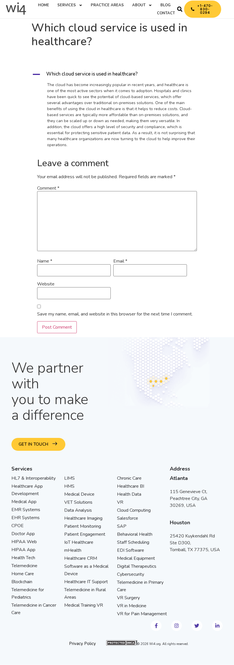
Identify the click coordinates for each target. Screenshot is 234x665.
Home (43, 5)
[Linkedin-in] (217, 625)
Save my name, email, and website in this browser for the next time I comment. (115, 314)
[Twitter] (196, 625)
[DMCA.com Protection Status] (121, 644)
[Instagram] (176, 625)
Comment (48, 188)
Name (44, 261)
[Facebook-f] (156, 625)
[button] (180, 9)
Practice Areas (107, 5)
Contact (166, 13)
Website (46, 284)
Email (120, 261)
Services (66, 5)
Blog (165, 5)
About (139, 5)
